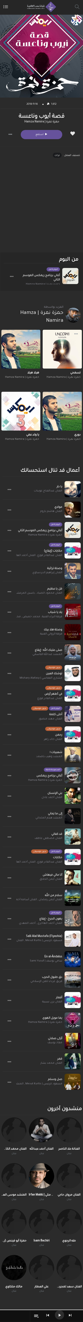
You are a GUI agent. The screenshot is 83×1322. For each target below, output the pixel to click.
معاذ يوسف (54, 1042)
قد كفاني (56, 834)
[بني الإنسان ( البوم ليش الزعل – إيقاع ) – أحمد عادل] (73, 796)
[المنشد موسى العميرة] (14, 1175)
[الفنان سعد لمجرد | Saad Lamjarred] (69, 1267)
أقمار (59, 997)
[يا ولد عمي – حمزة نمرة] (21, 411)
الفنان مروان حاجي (69, 1195)
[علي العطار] (41, 1267)
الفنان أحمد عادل (52, 797)
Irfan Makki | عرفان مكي (41, 1195)
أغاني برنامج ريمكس (49, 776)
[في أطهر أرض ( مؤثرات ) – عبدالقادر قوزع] (73, 693)
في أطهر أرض (53, 694)
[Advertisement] (41, 209)
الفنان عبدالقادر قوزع (49, 555)
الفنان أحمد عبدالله (41, 1149)
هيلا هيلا (33, 373)
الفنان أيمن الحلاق (51, 879)
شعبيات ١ (56, 752)
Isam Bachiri (42, 1241)
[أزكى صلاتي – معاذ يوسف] (73, 1041)
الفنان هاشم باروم (51, 511)
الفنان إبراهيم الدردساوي (47, 572)
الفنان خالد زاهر (53, 739)
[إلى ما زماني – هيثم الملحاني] (73, 816)
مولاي (58, 507)
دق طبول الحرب (52, 977)
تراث (57, 155)
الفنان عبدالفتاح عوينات (48, 491)
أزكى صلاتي (55, 1038)
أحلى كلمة (55, 714)
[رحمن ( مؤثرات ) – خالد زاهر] (73, 734)
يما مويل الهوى (52, 1018)
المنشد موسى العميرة (14, 1195)
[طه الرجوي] (69, 1221)
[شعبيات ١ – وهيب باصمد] (73, 755)
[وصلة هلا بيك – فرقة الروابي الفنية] (73, 632)
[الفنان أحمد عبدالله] (41, 1130)
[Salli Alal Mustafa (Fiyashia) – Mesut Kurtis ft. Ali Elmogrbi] (73, 939)
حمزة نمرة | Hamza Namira (41, 122)
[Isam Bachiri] (41, 1221)
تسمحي (75, 373)
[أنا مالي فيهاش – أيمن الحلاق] (73, 877)
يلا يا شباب (55, 612)
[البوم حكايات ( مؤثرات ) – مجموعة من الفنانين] (73, 857)
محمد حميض (31, 616)
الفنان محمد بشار (51, 1063)
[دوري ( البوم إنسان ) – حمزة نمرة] (62, 411)
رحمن (58, 735)
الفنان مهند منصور (50, 719)
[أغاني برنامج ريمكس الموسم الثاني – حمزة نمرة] (70, 276)
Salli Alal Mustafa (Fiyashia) (44, 936)
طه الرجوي (69, 1241)
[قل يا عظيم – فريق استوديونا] (73, 591)
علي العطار (41, 1286)
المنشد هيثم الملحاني (49, 818)
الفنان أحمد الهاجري (23, 555)
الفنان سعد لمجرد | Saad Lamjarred (69, 1286)
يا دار (59, 486)
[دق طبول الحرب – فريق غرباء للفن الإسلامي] (73, 980)
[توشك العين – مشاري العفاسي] (73, 673)
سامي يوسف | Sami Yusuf (46, 961)
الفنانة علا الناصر (69, 1149)
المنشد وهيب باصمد (49, 756)
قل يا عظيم (54, 589)
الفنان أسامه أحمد (25, 899)
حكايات (57, 857)
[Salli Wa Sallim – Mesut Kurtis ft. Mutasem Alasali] (73, 1082)
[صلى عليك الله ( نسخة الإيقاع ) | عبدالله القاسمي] (73, 653)
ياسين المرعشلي (24, 593)
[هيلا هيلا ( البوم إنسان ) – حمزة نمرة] (21, 349)
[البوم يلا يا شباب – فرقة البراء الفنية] (73, 612)
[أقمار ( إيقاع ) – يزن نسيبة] (73, 1000)
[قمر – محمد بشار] (73, 1061)
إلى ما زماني (55, 813)
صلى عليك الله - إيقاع (48, 650)
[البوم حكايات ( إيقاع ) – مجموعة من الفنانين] (73, 550)
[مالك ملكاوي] (14, 1267)
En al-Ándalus (53, 956)
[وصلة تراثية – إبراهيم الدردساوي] (73, 571)
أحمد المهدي (27, 923)
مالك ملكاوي (13, 1286)
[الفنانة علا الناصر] (69, 1130)
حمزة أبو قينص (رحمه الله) (14, 1241)
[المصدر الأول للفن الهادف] (40, 7)
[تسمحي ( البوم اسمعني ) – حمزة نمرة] (62, 349)
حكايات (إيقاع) (53, 551)
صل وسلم (55, 1079)
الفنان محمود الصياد (49, 593)
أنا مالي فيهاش (52, 875)
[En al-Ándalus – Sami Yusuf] (73, 959)
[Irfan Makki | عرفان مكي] (41, 1175)
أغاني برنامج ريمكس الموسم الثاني (41, 278)
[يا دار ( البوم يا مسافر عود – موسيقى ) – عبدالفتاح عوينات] (73, 489)
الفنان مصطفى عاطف (48, 838)
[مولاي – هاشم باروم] (73, 510)
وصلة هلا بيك (53, 629)
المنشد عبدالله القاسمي (47, 654)
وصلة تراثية (54, 568)
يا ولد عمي (32, 435)
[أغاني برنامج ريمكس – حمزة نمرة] (73, 775)
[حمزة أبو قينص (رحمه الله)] (14, 1221)
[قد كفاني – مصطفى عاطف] (73, 837)
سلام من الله (53, 895)
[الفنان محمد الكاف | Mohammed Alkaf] (14, 1130)
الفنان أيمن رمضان (50, 899)
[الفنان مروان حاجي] (69, 1175)
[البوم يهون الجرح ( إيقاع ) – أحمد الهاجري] (73, 918)
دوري (77, 435)
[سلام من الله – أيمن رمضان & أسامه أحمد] (73, 898)
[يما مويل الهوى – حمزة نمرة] (73, 1020)
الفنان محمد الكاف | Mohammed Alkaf (14, 1149)
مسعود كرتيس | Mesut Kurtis (43, 940)
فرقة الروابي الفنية (51, 634)
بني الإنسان (54, 793)
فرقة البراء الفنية (52, 616)
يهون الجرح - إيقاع (50, 919)
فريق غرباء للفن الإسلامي (46, 981)
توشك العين (54, 673)
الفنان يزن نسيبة (52, 1002)
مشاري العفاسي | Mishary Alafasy (41, 678)
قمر (59, 1059)
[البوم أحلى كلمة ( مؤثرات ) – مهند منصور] (73, 714)
